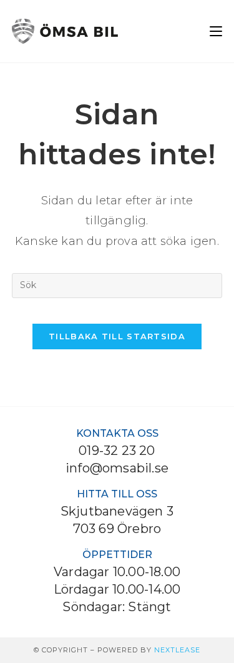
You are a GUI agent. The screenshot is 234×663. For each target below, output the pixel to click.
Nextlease (177, 650)
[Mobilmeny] (216, 31)
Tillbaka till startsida (117, 336)
